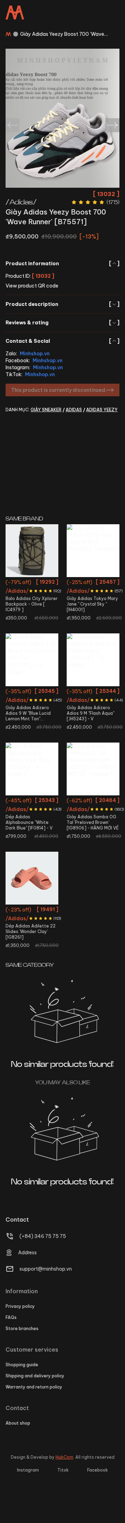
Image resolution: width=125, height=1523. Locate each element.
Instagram (28, 1470)
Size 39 (20, 801)
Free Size (32, 583)
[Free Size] (32, 550)
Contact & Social (62, 341)
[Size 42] (93, 659)
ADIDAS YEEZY (102, 409)
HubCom (64, 1457)
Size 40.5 (41, 801)
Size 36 (82, 583)
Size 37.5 (84, 814)
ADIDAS (74, 409)
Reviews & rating (62, 322)
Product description (62, 304)
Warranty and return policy (34, 1387)
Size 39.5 (93, 826)
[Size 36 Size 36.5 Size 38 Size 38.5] (93, 550)
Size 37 (23, 910)
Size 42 (93, 692)
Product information (62, 263)
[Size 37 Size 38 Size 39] (32, 878)
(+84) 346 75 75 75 (42, 1236)
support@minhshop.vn (45, 1269)
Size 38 (82, 595)
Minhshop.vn (35, 353)
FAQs (11, 1317)
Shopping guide (22, 1364)
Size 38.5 (102, 595)
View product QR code (32, 286)
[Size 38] (32, 659)
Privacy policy (20, 1306)
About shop (18, 1423)
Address (27, 1252)
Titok (63, 1470)
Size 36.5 (102, 583)
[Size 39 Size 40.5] (32, 769)
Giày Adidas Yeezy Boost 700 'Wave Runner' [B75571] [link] (62, 34)
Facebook (97, 1470)
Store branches (22, 1328)
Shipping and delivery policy (35, 1375)
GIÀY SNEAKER (46, 409)
